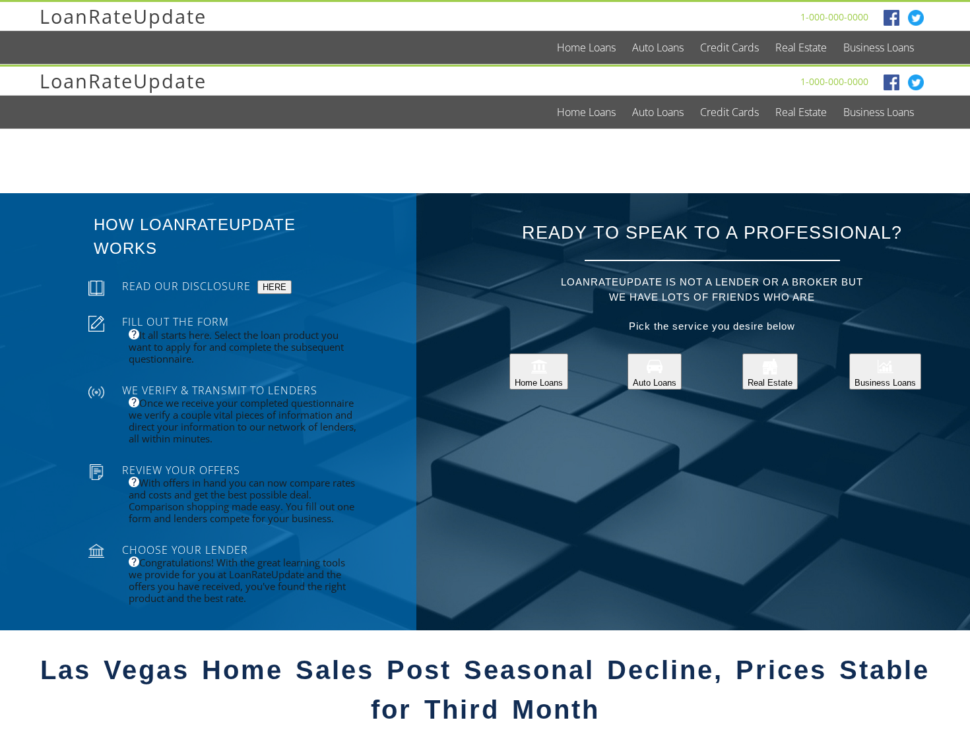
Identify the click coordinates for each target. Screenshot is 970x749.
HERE (274, 287)
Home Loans (539, 383)
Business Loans (885, 383)
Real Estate (770, 383)
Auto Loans (654, 383)
